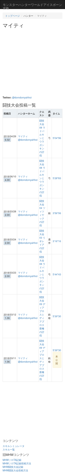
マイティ (23, 136)
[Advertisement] (32, 62)
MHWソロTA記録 (12, 460)
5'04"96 (57, 138)
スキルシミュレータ (13, 446)
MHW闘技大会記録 (13, 467)
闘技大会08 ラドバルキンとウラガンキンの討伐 (42, 138)
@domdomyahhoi (22, 97)
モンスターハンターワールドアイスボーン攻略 (32, 5)
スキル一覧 (9, 449)
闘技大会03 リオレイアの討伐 (42, 241)
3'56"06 (57, 213)
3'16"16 (57, 241)
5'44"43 (57, 274)
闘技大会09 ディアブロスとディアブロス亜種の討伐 (42, 316)
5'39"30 (57, 316)
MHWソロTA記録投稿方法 (17, 463)
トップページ (12, 15)
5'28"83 (57, 178)
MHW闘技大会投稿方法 (15, 470)
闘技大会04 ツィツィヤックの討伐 (42, 213)
